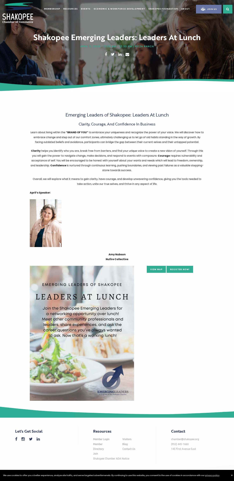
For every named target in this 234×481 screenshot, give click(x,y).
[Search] (227, 9)
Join (95, 453)
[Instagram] (24, 439)
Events (86, 9)
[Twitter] (32, 439)
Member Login (101, 439)
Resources (70, 9)
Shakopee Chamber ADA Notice (111, 458)
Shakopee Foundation (163, 9)
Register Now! (179, 269)
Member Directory (98, 446)
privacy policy (212, 475)
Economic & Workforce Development (119, 9)
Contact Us (128, 448)
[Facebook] (18, 439)
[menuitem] (52, 8)
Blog (125, 444)
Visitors (126, 439)
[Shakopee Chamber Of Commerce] (17, 12)
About (185, 9)
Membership (52, 9)
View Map (156, 269)
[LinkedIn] (40, 439)
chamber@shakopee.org (185, 439)
